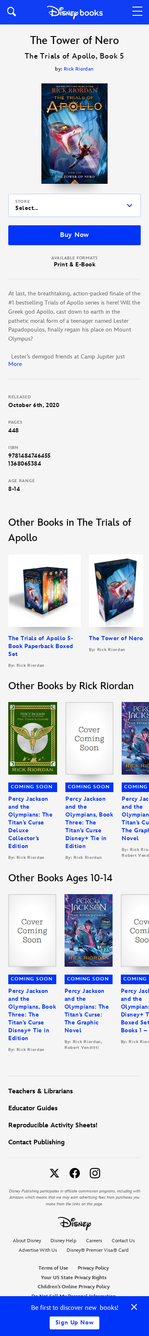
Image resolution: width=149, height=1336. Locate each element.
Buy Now (74, 235)
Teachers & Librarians (40, 1091)
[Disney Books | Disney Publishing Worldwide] (75, 12)
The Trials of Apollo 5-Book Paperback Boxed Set (40, 646)
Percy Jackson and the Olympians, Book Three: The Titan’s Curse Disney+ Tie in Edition (89, 822)
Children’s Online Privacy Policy (74, 1287)
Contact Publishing (36, 1142)
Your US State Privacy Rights (73, 1278)
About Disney (27, 1241)
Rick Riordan (79, 69)
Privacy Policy (93, 1268)
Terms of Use (53, 1268)
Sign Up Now (74, 1322)
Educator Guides (33, 1108)
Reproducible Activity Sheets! (52, 1125)
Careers (94, 1241)
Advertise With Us (38, 1250)
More (15, 364)
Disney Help (63, 1241)
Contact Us (123, 1241)
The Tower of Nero (116, 638)
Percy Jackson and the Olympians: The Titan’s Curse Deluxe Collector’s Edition (30, 822)
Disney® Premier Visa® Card (98, 1250)
